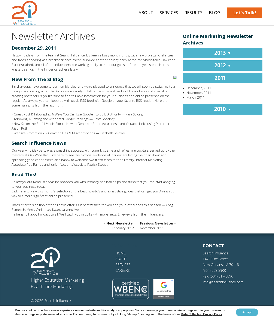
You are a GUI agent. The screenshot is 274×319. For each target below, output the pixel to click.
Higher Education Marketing (57, 280)
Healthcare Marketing (51, 286)
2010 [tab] (222, 109)
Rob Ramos (35, 164)
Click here (57, 155)
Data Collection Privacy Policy (201, 314)
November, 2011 (199, 92)
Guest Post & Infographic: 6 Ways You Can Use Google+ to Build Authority (67, 114)
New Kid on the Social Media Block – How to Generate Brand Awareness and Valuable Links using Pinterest (91, 123)
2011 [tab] (222, 78)
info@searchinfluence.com (223, 282)
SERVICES (122, 264)
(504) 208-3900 (214, 270)
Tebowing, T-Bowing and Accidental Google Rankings (51, 119)
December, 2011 (199, 88)
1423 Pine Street (215, 259)
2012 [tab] (222, 65)
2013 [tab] (222, 52)
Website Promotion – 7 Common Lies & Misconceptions (54, 133)
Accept (247, 312)
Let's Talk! (244, 13)
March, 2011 (196, 97)
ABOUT (121, 259)
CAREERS (122, 270)
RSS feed (87, 100)
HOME (120, 253)
